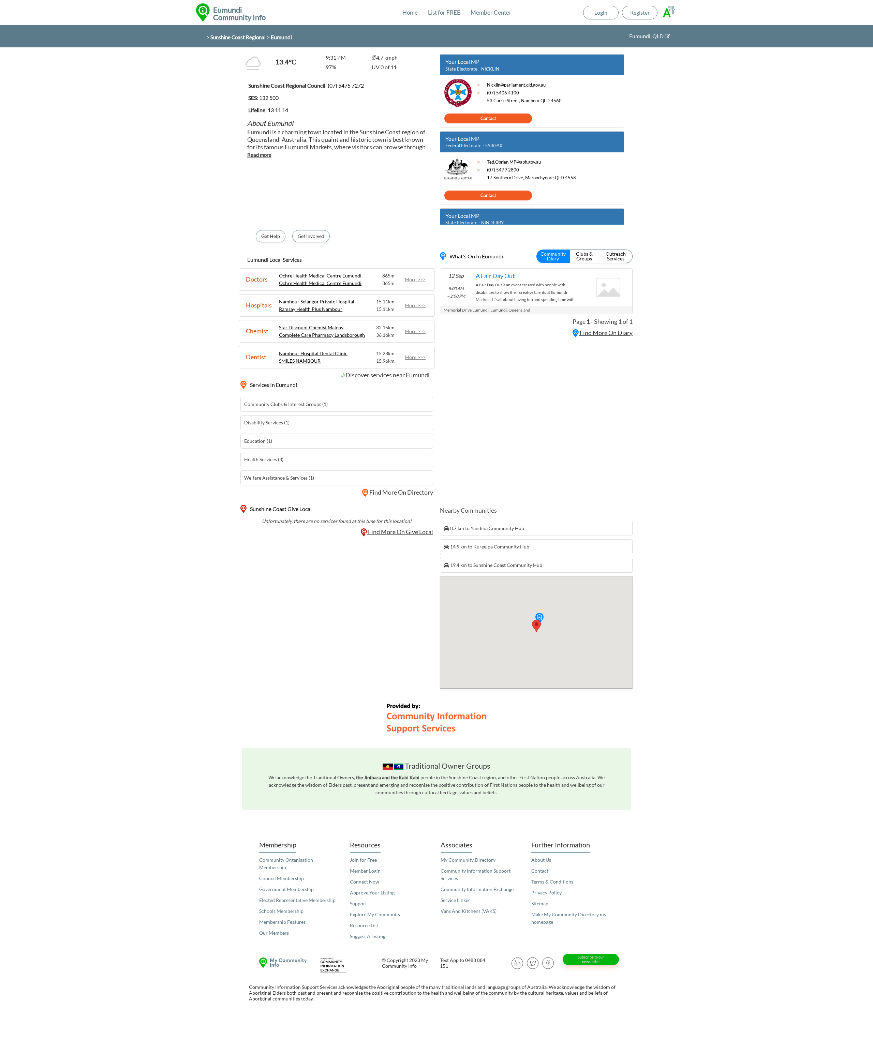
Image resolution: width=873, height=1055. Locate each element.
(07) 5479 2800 (503, 170)
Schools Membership (281, 911)
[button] (539, 618)
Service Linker (455, 900)
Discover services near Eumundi (387, 375)
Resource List (364, 925)
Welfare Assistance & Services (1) (279, 478)
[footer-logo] (281, 963)
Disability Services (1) (267, 422)
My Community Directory (468, 860)
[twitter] (533, 962)
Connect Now (364, 882)
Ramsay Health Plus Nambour (310, 309)
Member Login (365, 871)
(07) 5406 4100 (503, 93)
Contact (488, 118)
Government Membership (286, 889)
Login (600, 12)
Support (358, 903)
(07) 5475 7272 (346, 85)
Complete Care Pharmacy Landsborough (322, 335)
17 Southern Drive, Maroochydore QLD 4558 (531, 178)
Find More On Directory (400, 492)
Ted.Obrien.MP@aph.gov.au (514, 162)
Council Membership (281, 878)
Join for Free (363, 860)
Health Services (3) (263, 459)
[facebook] (548, 962)
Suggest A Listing (367, 936)
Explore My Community (375, 914)
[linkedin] (517, 962)
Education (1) (258, 441)
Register (640, 12)
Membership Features (282, 922)
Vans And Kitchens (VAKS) (469, 911)
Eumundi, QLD (647, 36)
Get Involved (311, 236)
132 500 (269, 97)
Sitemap (539, 903)
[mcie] (339, 965)
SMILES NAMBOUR (300, 361)
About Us (541, 860)
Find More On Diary (606, 332)
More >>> (415, 279)
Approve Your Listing (372, 892)
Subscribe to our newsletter (591, 959)
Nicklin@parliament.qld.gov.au (516, 85)
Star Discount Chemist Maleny (311, 327)
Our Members (274, 933)
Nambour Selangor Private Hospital (316, 301)
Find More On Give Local (400, 532)
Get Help (270, 236)
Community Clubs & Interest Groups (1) (286, 404)
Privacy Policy (546, 892)
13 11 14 (278, 110)
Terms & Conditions (552, 882)
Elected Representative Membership (297, 900)
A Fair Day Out (495, 276)
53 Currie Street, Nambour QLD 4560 (524, 101)
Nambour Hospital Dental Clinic (313, 353)
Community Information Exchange (477, 889)
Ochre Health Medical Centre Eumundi (320, 275)
